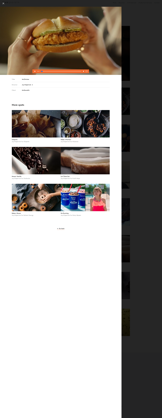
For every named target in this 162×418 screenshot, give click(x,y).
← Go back (60, 229)
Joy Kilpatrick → (27, 85)
